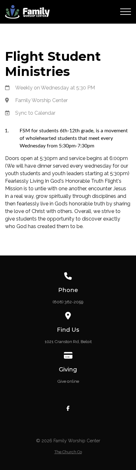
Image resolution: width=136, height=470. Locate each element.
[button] (125, 11)
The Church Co (68, 452)
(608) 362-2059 (68, 301)
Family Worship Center (41, 100)
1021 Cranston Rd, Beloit (68, 341)
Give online (68, 381)
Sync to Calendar (35, 113)
